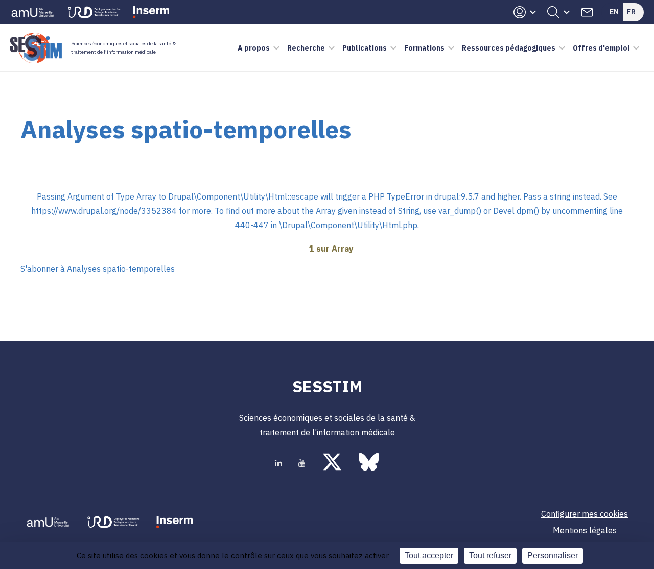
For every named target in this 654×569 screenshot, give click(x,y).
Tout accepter (429, 555)
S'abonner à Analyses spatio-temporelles (97, 269)
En (614, 11)
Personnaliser (552, 555)
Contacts (587, 12)
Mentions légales (585, 530)
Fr (631, 11)
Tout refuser (490, 555)
